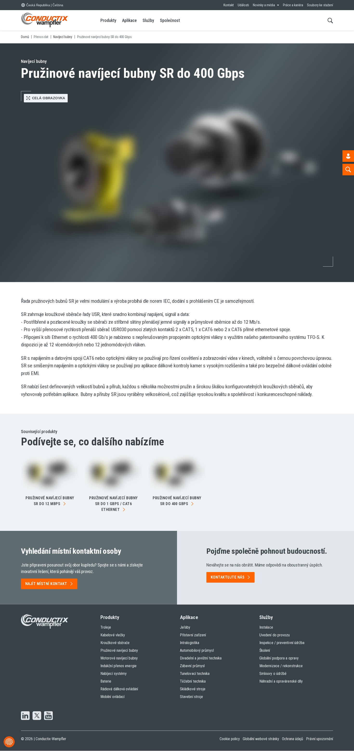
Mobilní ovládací (112, 696)
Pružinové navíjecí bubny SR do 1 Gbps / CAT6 (113, 504)
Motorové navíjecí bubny (119, 658)
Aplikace (129, 20)
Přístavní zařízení (193, 635)
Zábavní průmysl (192, 666)
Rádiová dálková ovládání (119, 689)
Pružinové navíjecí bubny (119, 650)
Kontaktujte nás (227, 577)
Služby (148, 20)
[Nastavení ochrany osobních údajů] (9, 741)
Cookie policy (230, 739)
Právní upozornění (319, 739)
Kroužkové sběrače (115, 642)
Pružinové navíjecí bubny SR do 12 (50, 501)
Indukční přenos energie (118, 666)
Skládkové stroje (192, 689)
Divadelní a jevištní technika (201, 658)
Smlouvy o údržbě (273, 673)
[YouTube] (48, 716)
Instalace (266, 627)
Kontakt (228, 5)
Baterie (105, 681)
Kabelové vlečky (112, 635)
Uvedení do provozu (274, 635)
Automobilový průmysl (197, 650)
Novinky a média (264, 5)
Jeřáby (185, 627)
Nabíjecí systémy (113, 673)
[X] (37, 716)
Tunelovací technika (195, 673)
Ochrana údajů (292, 739)
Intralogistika (189, 642)
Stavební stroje (191, 696)
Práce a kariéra (293, 5)
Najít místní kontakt (46, 583)
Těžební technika (193, 681)
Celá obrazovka (48, 98)
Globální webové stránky (261, 739)
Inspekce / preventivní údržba (281, 642)
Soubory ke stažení (320, 5)
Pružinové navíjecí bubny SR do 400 (177, 501)
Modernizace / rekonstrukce (281, 666)
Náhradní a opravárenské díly (281, 681)
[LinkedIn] (25, 716)
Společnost (170, 20)
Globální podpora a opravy (279, 658)
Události (243, 5)
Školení (264, 650)
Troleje (105, 627)
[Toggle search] (330, 20)
